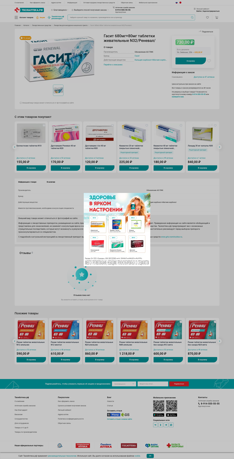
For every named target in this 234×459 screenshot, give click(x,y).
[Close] (147, 195)
